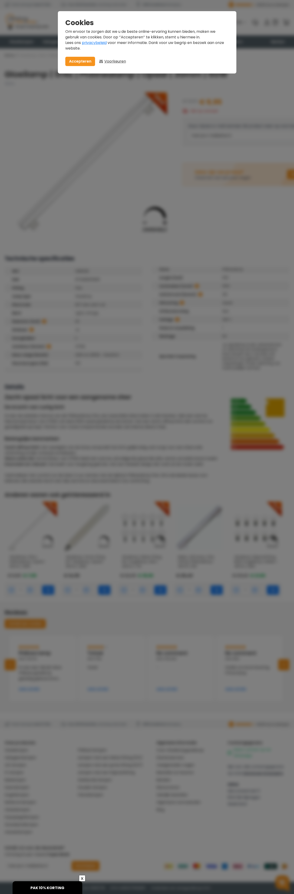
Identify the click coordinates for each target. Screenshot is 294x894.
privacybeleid (94, 42)
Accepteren (80, 61)
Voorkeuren (115, 61)
